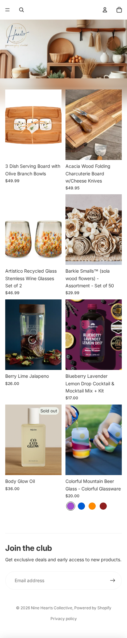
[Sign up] (112, 580)
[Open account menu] (105, 10)
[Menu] (7, 9)
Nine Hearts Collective (51, 607)
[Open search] (21, 10)
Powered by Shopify (92, 607)
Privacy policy (63, 618)
